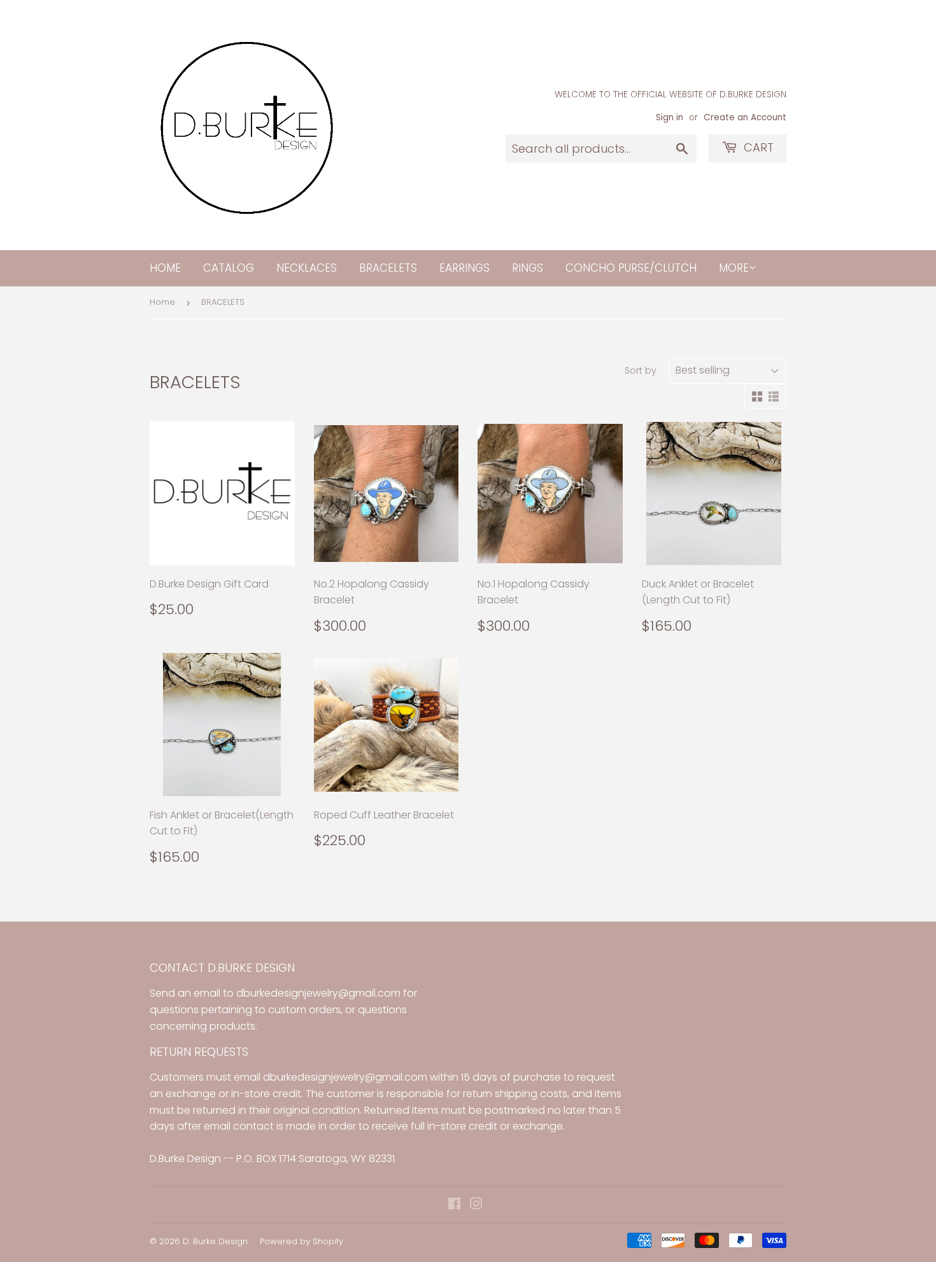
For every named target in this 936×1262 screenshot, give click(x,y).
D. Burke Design (215, 1241)
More (734, 268)
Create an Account (745, 117)
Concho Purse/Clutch (631, 268)
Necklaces (306, 268)
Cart (757, 147)
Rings (527, 268)
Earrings (464, 268)
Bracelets (388, 268)
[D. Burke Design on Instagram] (476, 1205)
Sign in (669, 117)
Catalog (228, 268)
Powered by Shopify (301, 1241)
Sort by (640, 370)
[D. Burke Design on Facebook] (454, 1205)
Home (165, 268)
